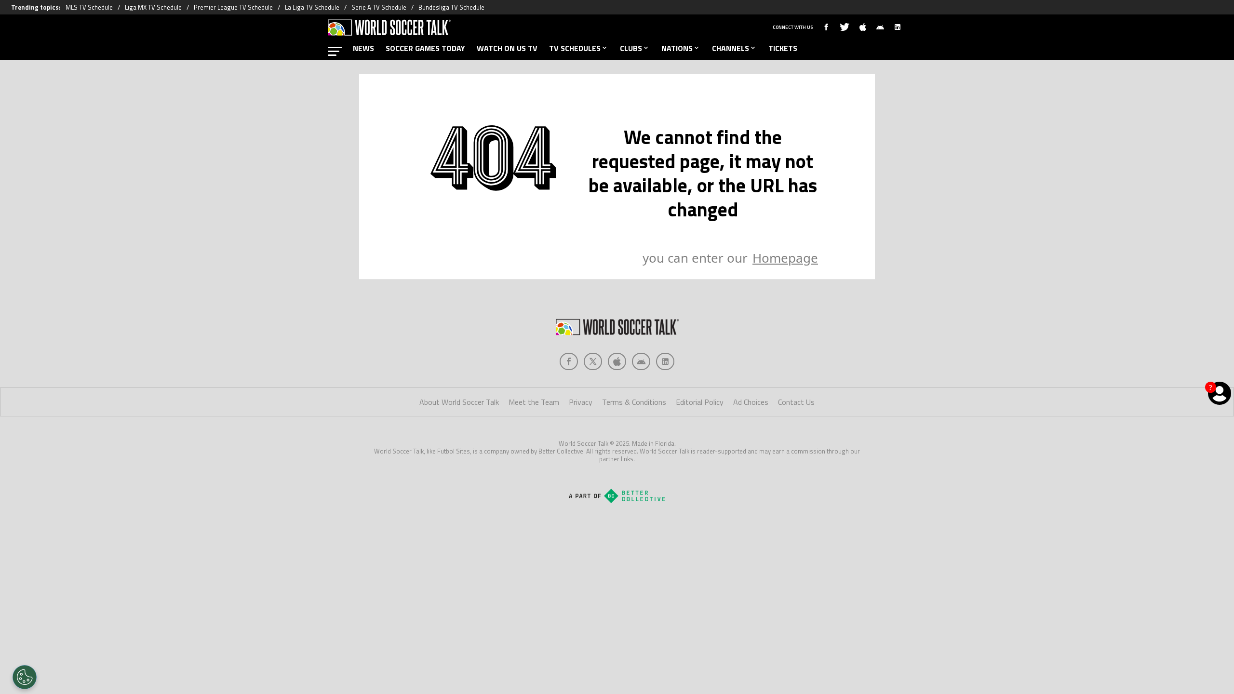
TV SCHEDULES (575, 48)
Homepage (785, 258)
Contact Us (796, 402)
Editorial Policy (700, 402)
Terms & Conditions (634, 402)
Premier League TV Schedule (233, 7)
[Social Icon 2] (617, 361)
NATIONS (677, 48)
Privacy (580, 402)
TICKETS (782, 48)
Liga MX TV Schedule (153, 7)
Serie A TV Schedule (378, 7)
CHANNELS (730, 48)
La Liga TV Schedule (312, 7)
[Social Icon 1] (593, 361)
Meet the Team (534, 402)
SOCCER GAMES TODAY (425, 48)
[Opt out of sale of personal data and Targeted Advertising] (25, 677)
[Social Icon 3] (641, 361)
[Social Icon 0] (568, 361)
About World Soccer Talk (459, 402)
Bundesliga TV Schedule (451, 7)
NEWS (363, 48)
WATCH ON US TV (507, 48)
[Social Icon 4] (665, 361)
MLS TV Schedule (89, 7)
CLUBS (631, 48)
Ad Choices (750, 402)
